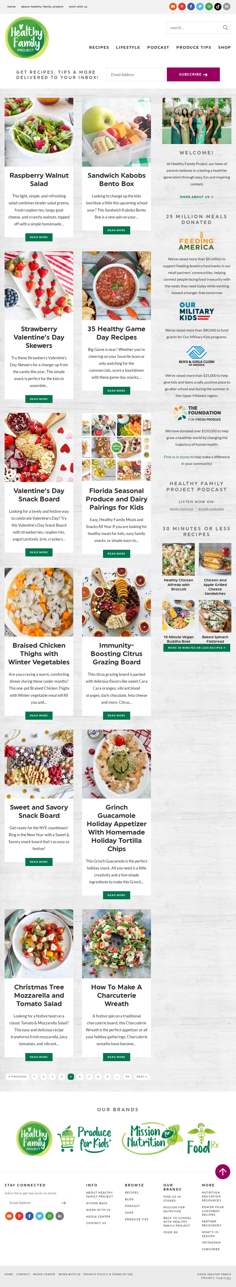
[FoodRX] (212, 1138)
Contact (23, 1274)
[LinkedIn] (227, 6)
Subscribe (191, 74)
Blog (129, 1199)
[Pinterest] (182, 6)
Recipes (99, 47)
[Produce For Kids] (86, 1138)
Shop (224, 47)
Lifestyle (128, 47)
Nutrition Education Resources (211, 1196)
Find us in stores (177, 457)
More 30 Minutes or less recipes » (196, 647)
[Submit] (225, 27)
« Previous (17, 1076)
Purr (229, 1277)
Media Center (98, 1216)
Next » (142, 1076)
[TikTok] (218, 6)
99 (127, 1076)
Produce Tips (193, 47)
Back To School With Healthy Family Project (177, 1222)
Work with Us (78, 6)
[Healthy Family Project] (27, 38)
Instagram (211, 1242)
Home (11, 6)
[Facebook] (191, 6)
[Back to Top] (222, 1171)
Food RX (170, 1232)
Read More (36, 238)
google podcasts (211, 508)
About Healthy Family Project (42, 6)
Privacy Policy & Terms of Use (108, 1274)
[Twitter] (200, 6)
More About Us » (197, 197)
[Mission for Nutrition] (156, 1138)
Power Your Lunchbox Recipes (213, 1211)
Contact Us (96, 1223)
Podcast (158, 47)
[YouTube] (173, 6)
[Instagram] (209, 6)
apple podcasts (182, 508)
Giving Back (97, 1203)
